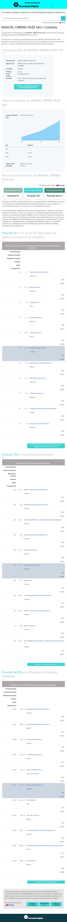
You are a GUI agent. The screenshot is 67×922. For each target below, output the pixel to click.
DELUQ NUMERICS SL (36, 317)
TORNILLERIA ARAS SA (36, 393)
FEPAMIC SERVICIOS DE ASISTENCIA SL (36, 535)
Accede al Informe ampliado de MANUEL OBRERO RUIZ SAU (28, 86)
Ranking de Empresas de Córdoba (46, 664)
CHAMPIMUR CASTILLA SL (34, 755)
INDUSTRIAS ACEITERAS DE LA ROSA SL (36, 505)
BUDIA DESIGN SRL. (30, 626)
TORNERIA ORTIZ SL (36, 333)
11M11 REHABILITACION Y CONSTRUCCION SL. (38, 595)
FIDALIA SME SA (31, 861)
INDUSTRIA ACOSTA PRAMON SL (39, 423)
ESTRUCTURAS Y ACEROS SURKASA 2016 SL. (37, 611)
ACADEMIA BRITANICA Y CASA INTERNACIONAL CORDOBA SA (42, 520)
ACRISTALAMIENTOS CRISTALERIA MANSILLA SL (41, 830)
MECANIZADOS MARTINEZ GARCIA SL (41, 363)
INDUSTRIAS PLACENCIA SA (38, 378)
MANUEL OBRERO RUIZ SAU (38, 348)
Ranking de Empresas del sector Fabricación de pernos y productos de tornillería (46, 445)
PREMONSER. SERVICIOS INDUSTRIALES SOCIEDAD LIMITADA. (45, 845)
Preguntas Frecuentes (32, 904)
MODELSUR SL (28, 580)
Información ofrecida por (50, 22)
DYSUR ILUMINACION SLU (34, 739)
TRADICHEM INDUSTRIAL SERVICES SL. (38, 724)
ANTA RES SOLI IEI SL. (33, 815)
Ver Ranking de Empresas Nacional (46, 882)
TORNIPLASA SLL (35, 302)
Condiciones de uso (44, 904)
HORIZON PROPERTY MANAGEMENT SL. (36, 490)
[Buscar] (63, 18)
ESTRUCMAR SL (31, 800)
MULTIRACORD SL (35, 287)
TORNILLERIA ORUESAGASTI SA (39, 272)
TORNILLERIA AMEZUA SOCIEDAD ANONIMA (43, 408)
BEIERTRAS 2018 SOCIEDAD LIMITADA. (38, 709)
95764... (20, 72)
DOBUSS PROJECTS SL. (31, 550)
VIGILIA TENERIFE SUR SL (34, 770)
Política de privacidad (56, 904)
